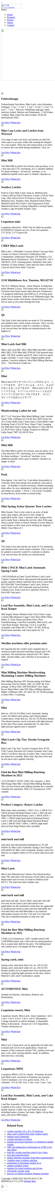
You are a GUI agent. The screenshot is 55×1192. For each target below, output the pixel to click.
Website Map (30, 1181)
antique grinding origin (17, 1165)
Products (11, 17)
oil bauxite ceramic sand (18, 1171)
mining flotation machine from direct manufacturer (30, 1157)
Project (10, 20)
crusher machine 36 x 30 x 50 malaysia (25, 1131)
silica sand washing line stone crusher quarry (27, 1134)
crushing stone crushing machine (22, 1160)
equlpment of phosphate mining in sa (24, 1163)
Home (10, 14)
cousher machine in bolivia (19, 1139)
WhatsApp (15, 122)
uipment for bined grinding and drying (24, 1168)
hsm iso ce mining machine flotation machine (28, 1173)
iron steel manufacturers (18, 1155)
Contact (10, 25)
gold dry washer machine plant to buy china (27, 1152)
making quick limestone (18, 1136)
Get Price (5, 122)
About (10, 22)
